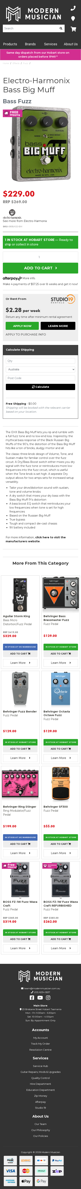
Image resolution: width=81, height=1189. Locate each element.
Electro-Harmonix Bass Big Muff (48, 63)
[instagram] (48, 998)
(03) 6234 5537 (42, 992)
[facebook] (32, 998)
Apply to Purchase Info (26, 334)
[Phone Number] (73, 8)
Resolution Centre (40, 1049)
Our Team (40, 1124)
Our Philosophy (40, 1130)
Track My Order (40, 1043)
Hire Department (40, 1083)
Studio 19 (40, 1107)
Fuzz (25, 63)
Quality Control (40, 1077)
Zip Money (40, 1095)
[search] (61, 28)
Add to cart (19, 653)
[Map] (73, 19)
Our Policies (40, 1135)
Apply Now (22, 326)
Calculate (42, 387)
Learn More (58, 326)
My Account (40, 1037)
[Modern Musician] (34, 14)
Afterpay (40, 1101)
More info (28, 278)
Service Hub (40, 1066)
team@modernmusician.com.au (42, 988)
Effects (16, 63)
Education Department (40, 1089)
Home (6, 63)
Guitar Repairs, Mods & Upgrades (40, 1071)
